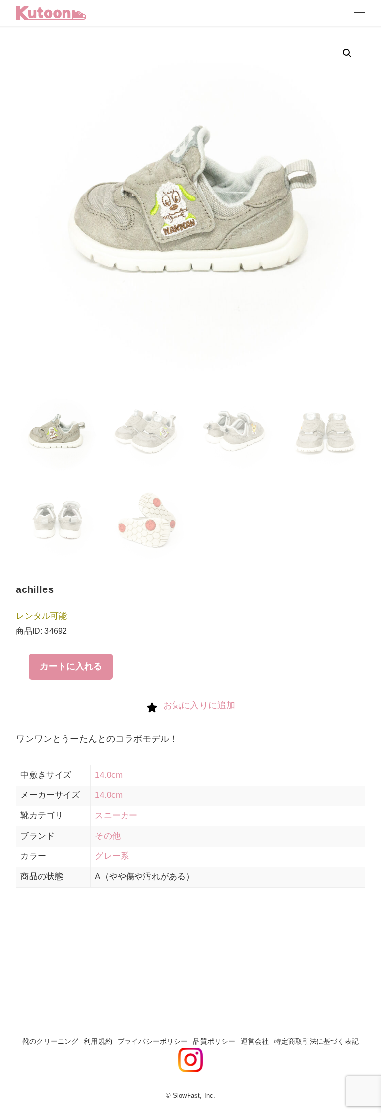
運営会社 (255, 1041)
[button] (347, 53)
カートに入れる (71, 666)
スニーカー (116, 815)
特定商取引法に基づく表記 (316, 1041)
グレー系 (112, 856)
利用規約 (98, 1041)
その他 (108, 836)
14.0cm (109, 775)
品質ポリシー (214, 1041)
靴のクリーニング (50, 1041)
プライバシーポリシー (153, 1041)
